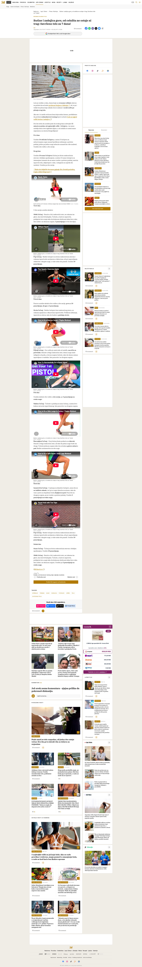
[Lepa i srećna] (72, 954)
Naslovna (36, 11)
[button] (77, 28)
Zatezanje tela (36, 596)
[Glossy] (66, 954)
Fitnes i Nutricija (53, 11)
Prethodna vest (41, 577)
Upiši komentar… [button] (42, 696)
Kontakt (65, 957)
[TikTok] (97, 71)
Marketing (59, 957)
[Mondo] (47, 954)
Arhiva (69, 957)
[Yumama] (92, 954)
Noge (47, 593)
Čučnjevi (61, 593)
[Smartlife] (78, 954)
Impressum (53, 957)
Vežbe (68, 593)
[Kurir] (41, 954)
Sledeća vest (71, 577)
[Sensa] (85, 954)
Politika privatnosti (77, 957)
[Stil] (3, 2)
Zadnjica (54, 593)
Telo (73, 593)
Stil (34, 27)
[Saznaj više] (109, 742)
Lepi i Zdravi (44, 11)
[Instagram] (92, 71)
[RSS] (102, 71)
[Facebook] (87, 71)
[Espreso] (54, 954)
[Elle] (60, 954)
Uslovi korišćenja (87, 957)
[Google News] (107, 71)
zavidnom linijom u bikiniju (58, 105)
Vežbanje (35, 593)
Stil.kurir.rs (38, 569)
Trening (42, 593)
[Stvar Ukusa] (100, 954)
